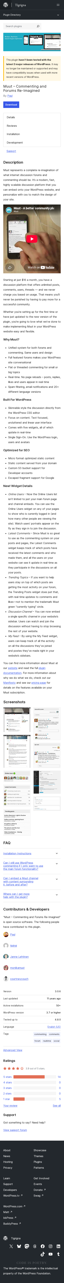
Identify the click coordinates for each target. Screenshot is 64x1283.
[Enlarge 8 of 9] (56, 775)
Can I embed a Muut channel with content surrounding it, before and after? (20, 881)
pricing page (39, 682)
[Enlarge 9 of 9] (56, 800)
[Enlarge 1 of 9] (26, 711)
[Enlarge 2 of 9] (26, 739)
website (12, 668)
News (6, 1156)
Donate (40, 1190)
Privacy (7, 1167)
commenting (40, 1034)
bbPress (10, 1217)
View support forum (15, 1130)
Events (38, 1184)
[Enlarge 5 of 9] (26, 813)
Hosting (8, 1161)
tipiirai (13, 945)
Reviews (12, 125)
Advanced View (12, 1050)
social (56, 1041)
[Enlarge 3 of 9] (26, 774)
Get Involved (41, 1178)
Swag (39, 1195)
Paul (9, 95)
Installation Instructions (17, 853)
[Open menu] (58, 5)
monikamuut (17, 967)
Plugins (38, 1161)
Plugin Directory (12, 14)
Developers (10, 1190)
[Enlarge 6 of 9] (56, 711)
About (7, 1150)
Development (15, 142)
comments (54, 1034)
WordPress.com (14, 1206)
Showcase (40, 1150)
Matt (7, 1212)
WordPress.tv (13, 1195)
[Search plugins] (38, 26)
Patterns (39, 1167)
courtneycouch (19, 978)
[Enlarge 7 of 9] (56, 747)
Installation (13, 134)
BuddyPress (12, 1223)
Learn (6, 1178)
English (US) (54, 1026)
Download (11, 104)
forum (37, 1041)
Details (11, 117)
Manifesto (9, 682)
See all (57, 1105)
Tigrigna (16, 1238)
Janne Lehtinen (19, 956)
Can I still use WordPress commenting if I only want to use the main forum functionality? (23, 866)
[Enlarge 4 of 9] (26, 789)
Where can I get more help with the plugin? (16, 895)
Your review (10, 1105)
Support (11, 151)
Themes (38, 1156)
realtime (47, 1041)
